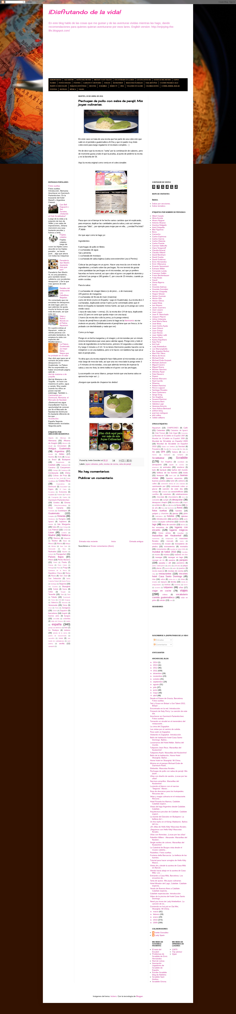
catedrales (167, 494)
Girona (67, 502)
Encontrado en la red (124, 80)
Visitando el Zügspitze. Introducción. (165, 735)
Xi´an (50, 608)
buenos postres (159, 481)
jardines (175, 519)
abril (155, 695)
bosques (160, 475)
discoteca (176, 502)
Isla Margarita (63, 524)
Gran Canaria (55, 508)
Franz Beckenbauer (160, 275)
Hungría (62, 519)
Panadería (156, 449)
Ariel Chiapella (158, 227)
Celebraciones (152, 86)
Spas (122, 86)
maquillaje (180, 533)
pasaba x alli (165, 563)
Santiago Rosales (159, 390)
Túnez (53, 600)
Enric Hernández (159, 262)
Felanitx (59, 494)
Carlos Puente (158, 243)
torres (186, 584)
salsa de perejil (125, 464)
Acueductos (53, 418)
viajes (184, 590)
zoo (171, 600)
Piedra (64, 562)
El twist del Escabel (156, 950)
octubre (156, 679)
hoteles (170, 516)
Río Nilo (182, 449)
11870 (174, 949)
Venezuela (52, 605)
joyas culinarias (92, 464)
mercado (169, 541)
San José (63, 576)
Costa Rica (64, 481)
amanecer (155, 467)
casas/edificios (177, 491)
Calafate (52, 465)
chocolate (160, 497)
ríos (153, 579)
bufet (173, 481)
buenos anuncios (174, 478)
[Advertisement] (118, 55)
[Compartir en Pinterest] (130, 460)
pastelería (180, 563)
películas (177, 566)
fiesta (178, 505)
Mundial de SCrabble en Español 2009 (170, 441)
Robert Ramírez (159, 385)
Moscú (51, 544)
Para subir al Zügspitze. (160, 732)
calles (154, 484)
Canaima (51, 468)
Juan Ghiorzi (157, 328)
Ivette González (161, 932)
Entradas (159, 640)
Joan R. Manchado (160, 314)
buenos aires (53, 616)
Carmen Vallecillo (159, 246)
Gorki (154, 285)
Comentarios (161, 644)
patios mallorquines (158, 566)
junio (155, 690)
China (67, 473)
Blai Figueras (157, 229)
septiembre (158, 682)
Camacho (156, 234)
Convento (184, 433)
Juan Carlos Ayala (160, 326)
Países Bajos (56, 557)
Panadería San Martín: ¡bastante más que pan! (65, 265)
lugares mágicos (178, 530)
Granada (51, 511)
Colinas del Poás (60, 476)
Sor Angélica (157, 397)
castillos (155, 494)
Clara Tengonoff (159, 248)
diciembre (157, 673)
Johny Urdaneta (159, 319)
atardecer (180, 467)
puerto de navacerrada (57, 636)
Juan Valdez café (159, 335)
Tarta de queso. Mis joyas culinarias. (166, 881)
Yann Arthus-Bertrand (161, 408)
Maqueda (67, 538)
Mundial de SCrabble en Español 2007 (169, 436)
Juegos (107, 83)
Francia (67, 494)
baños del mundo (180, 470)
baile (154, 470)
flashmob (171, 508)
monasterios (169, 546)
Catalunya (64, 470)
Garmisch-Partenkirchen (58, 500)
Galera (65, 497)
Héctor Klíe (157, 298)
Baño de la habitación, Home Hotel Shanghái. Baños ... (165, 756)
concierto (155, 500)
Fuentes (77, 83)
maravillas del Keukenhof (166, 535)
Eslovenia (63, 492)
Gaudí (154, 280)
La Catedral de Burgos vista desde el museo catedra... (166, 848)
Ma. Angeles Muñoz (160, 351)
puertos (182, 568)
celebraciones (182, 494)
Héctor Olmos (158, 301)
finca (162, 508)
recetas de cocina (111, 464)
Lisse (51, 532)
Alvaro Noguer (158, 220)
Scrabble (103, 86)
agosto (156, 684)
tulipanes (168, 587)
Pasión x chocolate (58, 86)
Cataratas (161, 430)
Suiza (64, 589)
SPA (163, 451)
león (66, 628)
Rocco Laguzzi (158, 388)
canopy (155, 492)
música (166, 554)
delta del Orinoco (57, 621)
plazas (159, 568)
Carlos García (158, 239)
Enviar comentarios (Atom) (102, 546)
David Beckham (159, 255)
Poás (58, 568)
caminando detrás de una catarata (173, 483)
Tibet (62, 594)
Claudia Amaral (158, 250)
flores (180, 507)
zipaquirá (51, 646)
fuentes (178, 511)
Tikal (68, 594)
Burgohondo (60, 462)
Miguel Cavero (158, 365)
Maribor (55, 541)
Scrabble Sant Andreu (158, 978)
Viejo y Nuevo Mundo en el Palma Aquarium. (64, 320)
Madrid (51, 535)
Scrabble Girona (159, 981)
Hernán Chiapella (159, 291)
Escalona (51, 492)
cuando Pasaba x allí (169, 83)
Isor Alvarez (157, 305)
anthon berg (157, 411)
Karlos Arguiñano (159, 340)
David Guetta (157, 257)
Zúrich (55, 610)
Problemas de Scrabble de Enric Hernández (159, 956)
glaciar (175, 513)
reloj (153, 574)
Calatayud (64, 465)
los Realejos (53, 630)
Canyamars (65, 467)
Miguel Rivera (158, 367)
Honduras (51, 519)
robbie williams (158, 418)
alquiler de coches (176, 465)
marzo (156, 911)
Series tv (113, 86)
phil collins (156, 415)
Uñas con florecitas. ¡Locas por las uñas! (167, 834)
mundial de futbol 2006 (177, 549)
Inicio (113, 541)
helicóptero (159, 516)
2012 (155, 668)
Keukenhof (118, 83)
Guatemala (53, 513)
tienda (173, 582)
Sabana (175, 452)
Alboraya (63, 438)
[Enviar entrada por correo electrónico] (113, 460)
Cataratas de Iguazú (179, 430)
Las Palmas (53, 530)
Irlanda (50, 524)
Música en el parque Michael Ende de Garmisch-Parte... (166, 764)
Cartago (55, 470)
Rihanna (155, 383)
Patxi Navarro (158, 374)
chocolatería (173, 497)
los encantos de (160, 527)
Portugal (51, 568)
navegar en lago (175, 557)
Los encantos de (144, 80)
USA (59, 600)
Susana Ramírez (159, 399)
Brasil (54, 460)
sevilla (61, 643)
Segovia (62, 584)
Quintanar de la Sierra (57, 570)
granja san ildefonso (55, 627)
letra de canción (169, 524)
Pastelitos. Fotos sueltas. (161, 852)
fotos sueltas (159, 510)
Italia (54, 527)
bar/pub (163, 470)
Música (73, 89)
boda (185, 473)
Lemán (65, 530)
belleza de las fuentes (167, 473)
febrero (156, 914)
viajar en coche (161, 590)
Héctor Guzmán (159, 296)
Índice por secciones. (161, 204)
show (183, 579)
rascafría (51, 638)
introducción (162, 519)
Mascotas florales (134, 83)
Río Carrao (173, 449)
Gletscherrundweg (60, 505)
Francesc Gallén (159, 273)
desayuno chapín (159, 502)
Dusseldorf (63, 486)
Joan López (157, 312)
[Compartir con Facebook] (128, 460)
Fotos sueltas (65, 83)
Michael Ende (158, 358)
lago (154, 524)
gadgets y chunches (160, 514)
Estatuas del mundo (162, 80)
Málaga (67, 543)
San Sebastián (54, 578)
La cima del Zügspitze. (160, 726)
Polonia (50, 565)
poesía (167, 568)
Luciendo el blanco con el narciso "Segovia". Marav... (164, 787)
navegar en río (158, 560)
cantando (164, 492)
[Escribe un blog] (122, 460)
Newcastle (51, 549)
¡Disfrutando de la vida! (84, 11)
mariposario (169, 538)
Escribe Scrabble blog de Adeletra (159, 973)
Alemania (52, 440)
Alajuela (50, 438)
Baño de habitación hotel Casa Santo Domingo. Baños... (166, 738)
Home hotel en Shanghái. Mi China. (165, 760)
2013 (155, 665)
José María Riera (159, 321)
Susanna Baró (158, 401)
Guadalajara (62, 511)
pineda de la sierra (60, 633)
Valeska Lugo (158, 404)
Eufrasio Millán (158, 268)
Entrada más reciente (88, 541)
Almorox (65, 443)
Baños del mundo (83, 80)
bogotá (64, 613)
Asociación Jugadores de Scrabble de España (158, 966)
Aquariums (69, 80)
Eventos (53, 89)
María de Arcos (158, 356)
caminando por (159, 486)
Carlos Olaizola (158, 241)
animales (167, 467)
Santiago (53, 584)
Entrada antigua (136, 541)
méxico (67, 630)
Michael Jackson (159, 363)
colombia (66, 619)
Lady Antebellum (159, 346)
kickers (114, 996)
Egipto (50, 489)
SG (153, 452)
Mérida (53, 546)
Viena (65, 605)
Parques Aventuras (78, 86)
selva (163, 579)
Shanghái (66, 586)
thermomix (129, 320)
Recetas (92, 86)
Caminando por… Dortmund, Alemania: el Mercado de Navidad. (58, 397)
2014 (155, 662)
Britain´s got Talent (103, 80)
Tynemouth (66, 597)
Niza (64, 549)
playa (185, 565)
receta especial (158, 571)
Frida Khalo (157, 278)
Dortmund (52, 487)
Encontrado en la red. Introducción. (165, 708)
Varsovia (64, 602)
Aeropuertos (55, 80)
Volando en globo (135, 86)
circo (183, 497)
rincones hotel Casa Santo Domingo (170, 575)
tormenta (177, 584)
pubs (174, 568)
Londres (64, 532)
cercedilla (56, 618)
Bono (154, 232)
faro (167, 505)
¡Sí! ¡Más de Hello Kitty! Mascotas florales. (168, 827)
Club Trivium (160, 433)
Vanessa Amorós (159, 406)
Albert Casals (158, 216)
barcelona (52, 613)
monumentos (161, 549)
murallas (185, 552)
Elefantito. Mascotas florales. (162, 768)
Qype (174, 954)
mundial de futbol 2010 (164, 552)
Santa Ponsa (66, 581)
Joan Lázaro (157, 310)
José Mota (156, 323)
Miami (65, 541)
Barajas (67, 457)
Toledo (54, 597)
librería (183, 524)
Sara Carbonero (159, 392)
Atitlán (61, 454)
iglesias (184, 516)
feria (172, 505)
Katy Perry (156, 342)
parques (183, 560)
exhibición (158, 505)
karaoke (182, 522)
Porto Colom (62, 565)
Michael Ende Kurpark (161, 360)
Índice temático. (159, 206)
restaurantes (165, 573)
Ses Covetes (53, 586)
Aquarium (156, 428)
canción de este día (173, 489)
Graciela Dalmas (159, 287)
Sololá (55, 589)
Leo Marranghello (159, 349)
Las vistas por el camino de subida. (165, 729)
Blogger (139, 996)
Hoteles (63, 89)
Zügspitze (63, 611)
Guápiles (51, 516)
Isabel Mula (157, 303)
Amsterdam (62, 446)
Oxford (50, 554)
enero (156, 917)
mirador (168, 544)
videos (165, 595)
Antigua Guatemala (59, 448)
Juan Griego (64, 527)
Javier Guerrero (159, 308)
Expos (176, 80)
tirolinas (167, 585)
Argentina (59, 451)
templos (154, 582)
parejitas (172, 560)
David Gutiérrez (159, 259)
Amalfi (50, 446)
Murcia (59, 544)
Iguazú (51, 522)
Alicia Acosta (157, 218)
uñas (181, 587)
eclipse (185, 502)
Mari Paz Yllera (158, 353)
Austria (51, 457)
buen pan (172, 475)
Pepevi (155, 376)
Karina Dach (157, 337)
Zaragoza (66, 608)
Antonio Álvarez (159, 223)
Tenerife (51, 594)
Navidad (181, 446)
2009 (155, 922)
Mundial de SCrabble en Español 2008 (168, 438)
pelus (169, 566)
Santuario (167, 455)
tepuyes (164, 582)
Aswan (50, 454)
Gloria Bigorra (158, 282)
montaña (184, 546)
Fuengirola (54, 497)
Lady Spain (160, 935)
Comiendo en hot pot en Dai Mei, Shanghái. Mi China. (164, 907)
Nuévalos (52, 551)
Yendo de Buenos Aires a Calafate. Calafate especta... (165, 889)
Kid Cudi (155, 344)
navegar (158, 557)
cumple (166, 500)
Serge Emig (157, 395)
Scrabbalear (158, 458)
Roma (68, 573)
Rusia (53, 576)
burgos (67, 616)
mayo (155, 693)
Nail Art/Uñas (151, 83)
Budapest (66, 459)
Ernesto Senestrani (160, 266)
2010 (155, 920)
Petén (55, 562)
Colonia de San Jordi (55, 478)
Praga (65, 568)
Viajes (81, 89)
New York (63, 546)
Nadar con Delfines (168, 446)
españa (56, 624)
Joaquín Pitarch (159, 317)
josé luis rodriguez (160, 413)
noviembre (158, 676)
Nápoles (64, 551)
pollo (101, 464)
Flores (53, 83)
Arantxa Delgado (159, 225)
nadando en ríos (181, 555)
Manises (57, 538)
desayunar (177, 499)
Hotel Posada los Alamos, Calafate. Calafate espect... (165, 802)
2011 (155, 671)
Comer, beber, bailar (171, 86)
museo (157, 555)
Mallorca (65, 535)
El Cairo (63, 489)
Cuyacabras (60, 484)
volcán (162, 600)
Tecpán (63, 592)
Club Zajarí (173, 433)
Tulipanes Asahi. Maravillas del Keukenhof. (168, 753)
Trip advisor (177, 952)
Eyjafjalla (51, 494)
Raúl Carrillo (157, 381)
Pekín (50, 560)
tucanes (157, 587)
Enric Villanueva (159, 264)
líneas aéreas (165, 533)
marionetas (156, 538)
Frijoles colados (63, 236)
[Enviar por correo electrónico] (120, 460)
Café (186, 428)
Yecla (57, 608)
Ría (165, 449)
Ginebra (56, 503)
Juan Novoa (157, 333)
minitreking (156, 544)
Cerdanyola (53, 473)
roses (61, 638)
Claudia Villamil (158, 252)
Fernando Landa (159, 271)
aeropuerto (157, 464)
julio (155, 687)
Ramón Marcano (159, 378)
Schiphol (180, 455)
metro (182, 541)
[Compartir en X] (125, 460)
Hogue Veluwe (158, 294)
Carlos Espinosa (159, 236)
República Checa (55, 573)
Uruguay (67, 600)
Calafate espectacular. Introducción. (165, 893)
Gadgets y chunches (92, 83)
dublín (68, 621)
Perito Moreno (64, 560)
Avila (60, 457)
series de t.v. (173, 579)
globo (185, 514)
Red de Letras (158, 961)
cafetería (181, 481)
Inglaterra (63, 522)
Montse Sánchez (159, 369)
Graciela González (160, 289)
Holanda (61, 516)
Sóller (50, 592)
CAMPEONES (173, 428)
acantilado (181, 462)
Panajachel (61, 554)
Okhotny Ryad (158, 372)
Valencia (54, 602)
